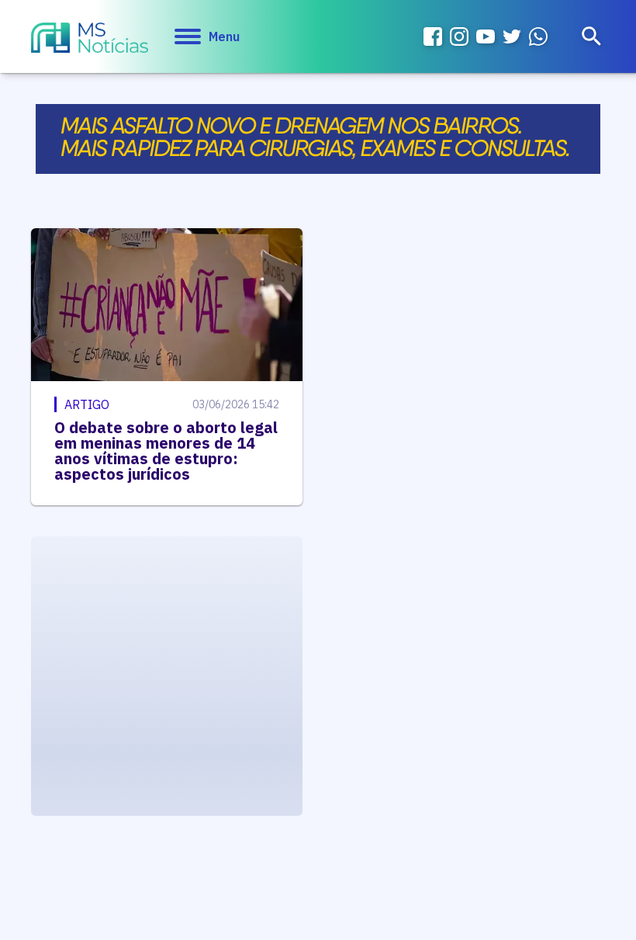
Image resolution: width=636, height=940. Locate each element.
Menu (224, 36)
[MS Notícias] (89, 39)
